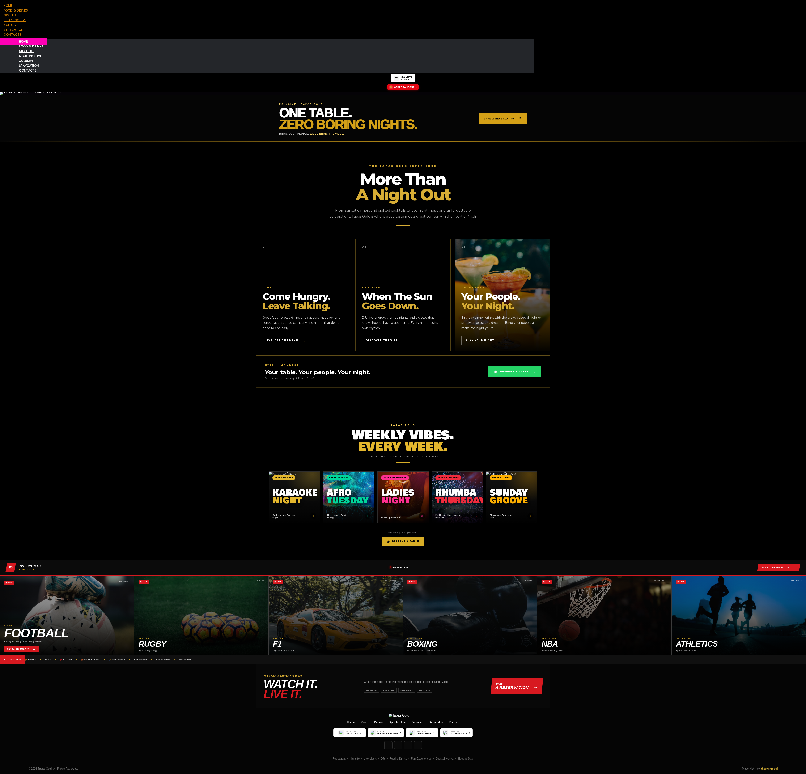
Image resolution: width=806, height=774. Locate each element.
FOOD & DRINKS (16, 10)
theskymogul (769, 768)
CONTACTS (12, 34)
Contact (454, 722)
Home (351, 722)
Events (378, 722)
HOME (8, 5)
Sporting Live (398, 722)
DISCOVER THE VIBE (386, 340)
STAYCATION (14, 29)
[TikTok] (408, 745)
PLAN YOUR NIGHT (483, 340)
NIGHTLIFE (11, 15)
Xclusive (417, 722)
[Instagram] (388, 745)
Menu (364, 722)
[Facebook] (398, 745)
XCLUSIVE (11, 25)
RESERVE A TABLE (515, 371)
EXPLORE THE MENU (286, 340)
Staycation (436, 722)
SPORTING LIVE (15, 20)
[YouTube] (418, 745)
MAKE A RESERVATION (503, 118)
